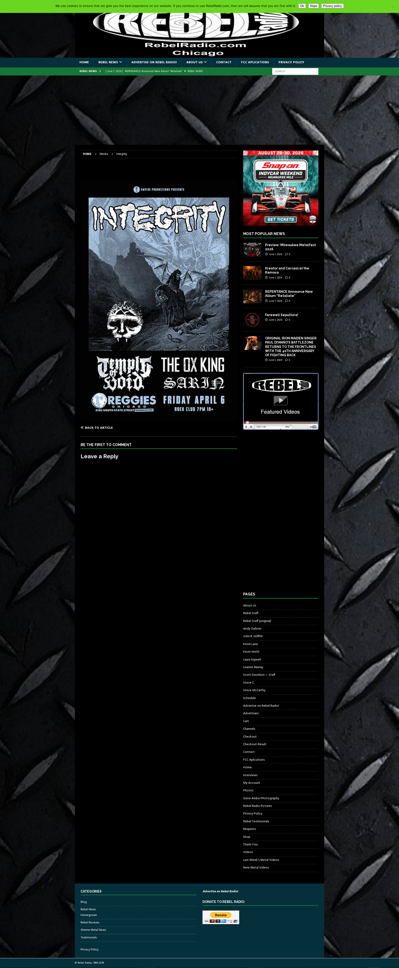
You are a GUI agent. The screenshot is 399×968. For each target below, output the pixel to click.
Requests (249, 829)
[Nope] (393, 6)
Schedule (249, 698)
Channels (249, 729)
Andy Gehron (252, 628)
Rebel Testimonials (256, 821)
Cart (246, 721)
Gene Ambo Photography (261, 798)
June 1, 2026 (275, 254)
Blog (84, 902)
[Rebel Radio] (199, 55)
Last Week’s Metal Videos (261, 860)
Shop (246, 837)
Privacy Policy (291, 62)
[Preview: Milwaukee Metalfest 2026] (252, 250)
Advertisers (251, 713)
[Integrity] (159, 418)
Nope (313, 6)
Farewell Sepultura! (281, 315)
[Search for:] (295, 71)
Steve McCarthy (254, 690)
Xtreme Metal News (93, 930)
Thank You (250, 844)
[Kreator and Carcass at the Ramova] (252, 273)
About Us (194, 62)
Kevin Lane (250, 644)
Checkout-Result (254, 744)
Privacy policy (332, 6)
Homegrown (89, 915)
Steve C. (248, 682)
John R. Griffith (253, 636)
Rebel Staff (250, 613)
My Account (251, 783)
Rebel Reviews (90, 922)
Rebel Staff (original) (257, 621)
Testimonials (89, 937)
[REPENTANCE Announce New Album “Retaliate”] (252, 296)
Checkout (250, 736)
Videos (248, 852)
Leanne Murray (253, 667)
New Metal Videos (256, 867)
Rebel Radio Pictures (257, 806)
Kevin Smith (251, 651)
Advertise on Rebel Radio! (154, 62)
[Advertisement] (199, 110)
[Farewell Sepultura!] (252, 320)
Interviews (250, 775)
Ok (302, 6)
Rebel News (108, 62)
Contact (224, 62)
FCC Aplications (255, 62)
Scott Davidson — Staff (259, 675)
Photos (248, 790)
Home (84, 62)
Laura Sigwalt (252, 659)
